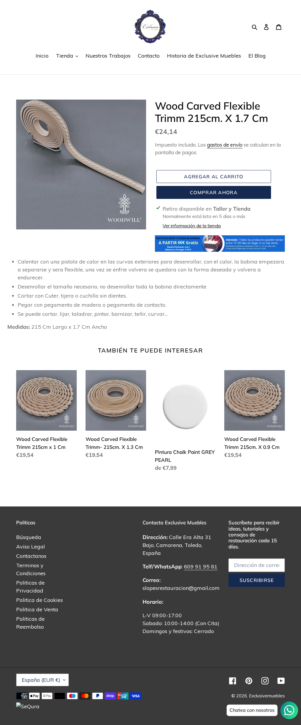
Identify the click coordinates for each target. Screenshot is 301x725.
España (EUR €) (41, 680)
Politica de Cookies (39, 600)
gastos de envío (225, 145)
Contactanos (31, 556)
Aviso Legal (30, 546)
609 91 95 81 (201, 566)
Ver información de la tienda (192, 226)
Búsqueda (28, 537)
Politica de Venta (37, 609)
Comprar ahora (214, 192)
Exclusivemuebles (267, 696)
